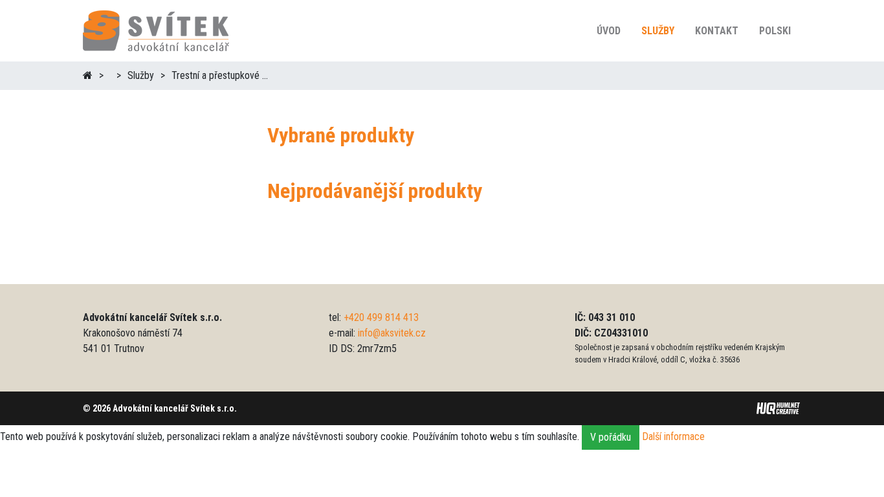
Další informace (673, 437)
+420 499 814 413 (381, 317)
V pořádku (610, 437)
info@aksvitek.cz (392, 333)
